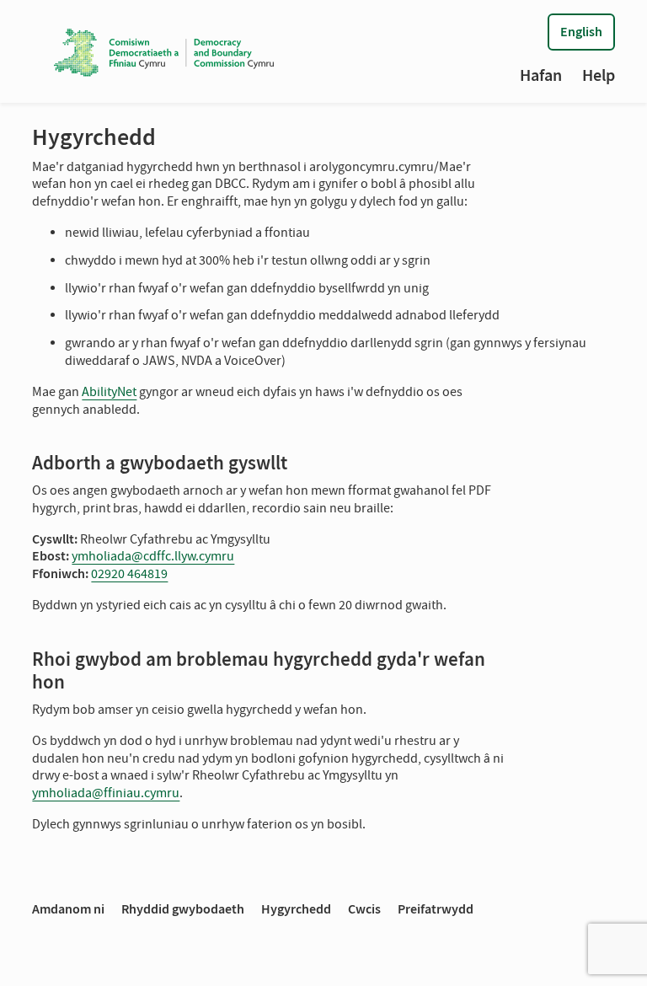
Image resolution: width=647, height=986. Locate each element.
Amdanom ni (68, 909)
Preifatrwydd (435, 909)
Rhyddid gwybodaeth (182, 909)
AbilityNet (109, 391)
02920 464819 (129, 573)
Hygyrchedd (296, 909)
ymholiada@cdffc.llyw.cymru (153, 556)
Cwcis (364, 909)
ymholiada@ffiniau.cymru (105, 793)
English (581, 31)
